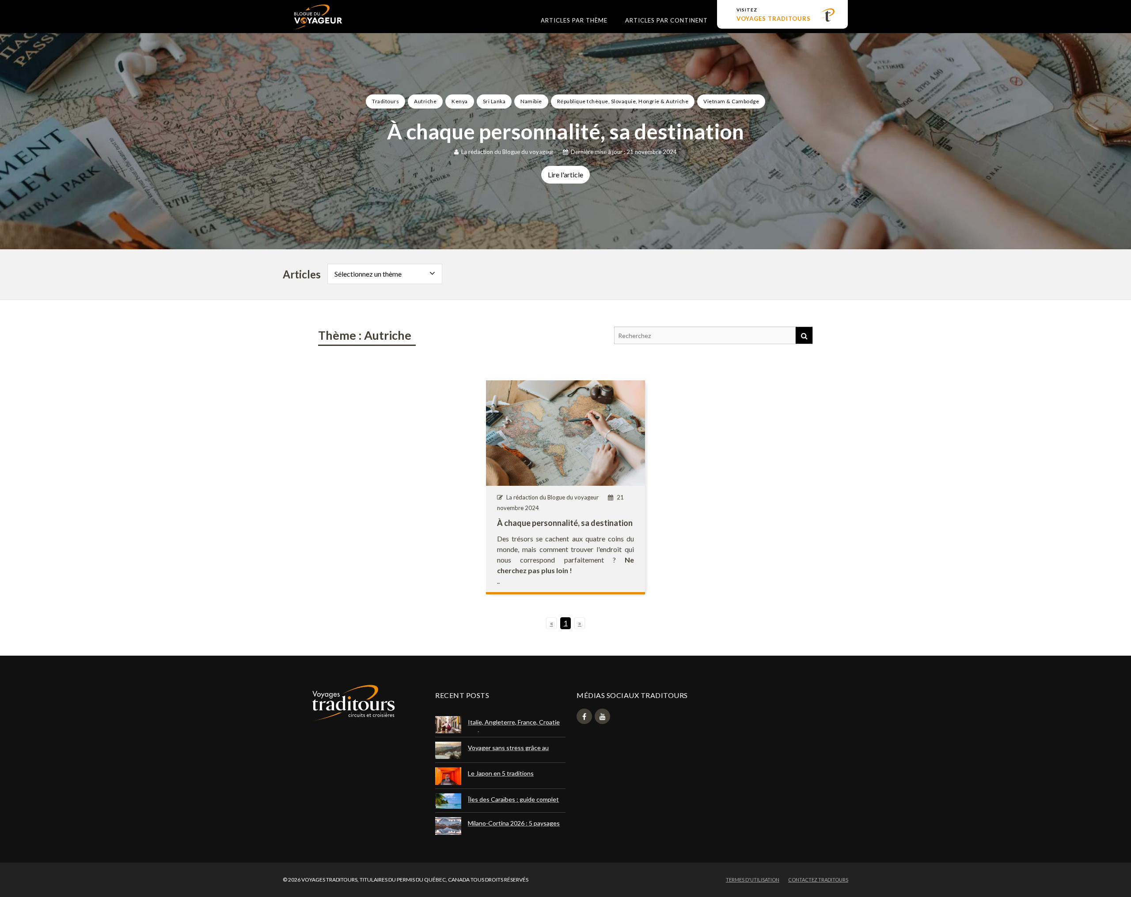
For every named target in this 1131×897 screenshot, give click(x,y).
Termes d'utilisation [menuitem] (752, 879)
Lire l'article (565, 174)
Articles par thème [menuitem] (574, 20)
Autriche (425, 101)
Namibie (531, 101)
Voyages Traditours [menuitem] (773, 14)
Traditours (385, 101)
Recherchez (804, 335)
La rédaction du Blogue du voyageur (507, 151)
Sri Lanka (494, 101)
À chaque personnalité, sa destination (565, 131)
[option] (565, 139)
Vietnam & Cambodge (731, 101)
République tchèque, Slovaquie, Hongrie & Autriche (623, 101)
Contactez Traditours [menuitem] (818, 879)
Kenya (460, 101)
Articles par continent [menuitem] (666, 20)
